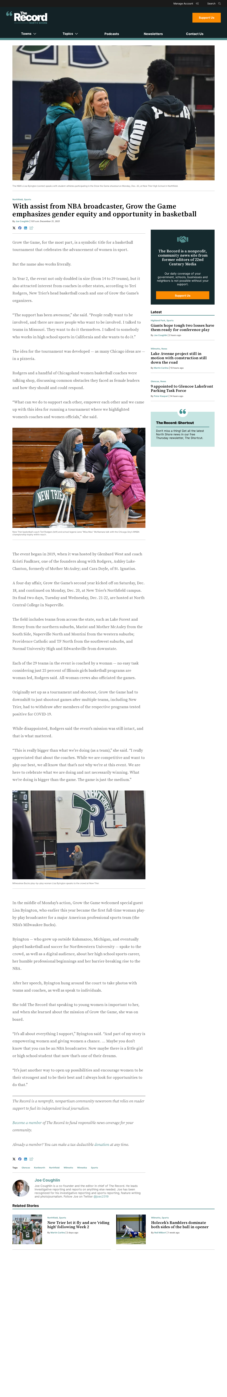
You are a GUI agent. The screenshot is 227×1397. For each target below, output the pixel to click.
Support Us (206, 17)
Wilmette (68, 1167)
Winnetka (82, 1167)
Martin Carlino (161, 368)
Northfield (17, 199)
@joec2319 (101, 1196)
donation (101, 1144)
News (164, 348)
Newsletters (153, 34)
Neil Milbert (160, 1232)
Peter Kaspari (161, 396)
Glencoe (26, 1167)
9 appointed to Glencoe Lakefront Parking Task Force (182, 388)
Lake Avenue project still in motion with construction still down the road (179, 358)
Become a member (27, 1122)
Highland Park (158, 320)
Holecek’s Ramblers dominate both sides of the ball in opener (180, 1224)
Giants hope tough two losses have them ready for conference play (182, 327)
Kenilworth (39, 1167)
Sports (27, 199)
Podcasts (111, 34)
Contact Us (194, 34)
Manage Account (183, 3)
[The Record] (26, 17)
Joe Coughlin (22, 221)
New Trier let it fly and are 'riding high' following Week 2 (78, 1224)
